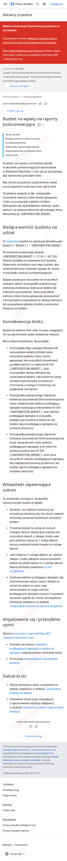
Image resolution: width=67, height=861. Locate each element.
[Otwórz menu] (5, 4)
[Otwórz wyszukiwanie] (38, 4)
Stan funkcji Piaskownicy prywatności (23, 50)
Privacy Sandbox (11, 96)
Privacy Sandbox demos (16, 830)
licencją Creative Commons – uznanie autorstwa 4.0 (28, 750)
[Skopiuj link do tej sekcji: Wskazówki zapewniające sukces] (19, 490)
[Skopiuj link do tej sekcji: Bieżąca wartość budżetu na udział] (17, 233)
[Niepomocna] (45, 103)
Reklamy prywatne (17, 14)
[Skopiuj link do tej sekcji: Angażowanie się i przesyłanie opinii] (17, 625)
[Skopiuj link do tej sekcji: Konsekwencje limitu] (46, 322)
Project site (9, 810)
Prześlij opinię (15, 110)
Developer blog (11, 790)
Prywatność (21, 845)
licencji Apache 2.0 (44, 753)
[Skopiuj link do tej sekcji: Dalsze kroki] (29, 676)
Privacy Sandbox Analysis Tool (19, 825)
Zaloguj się (56, 4)
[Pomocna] (40, 103)
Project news (10, 795)
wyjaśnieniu (13, 241)
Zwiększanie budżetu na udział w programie (36, 606)
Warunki (7, 845)
